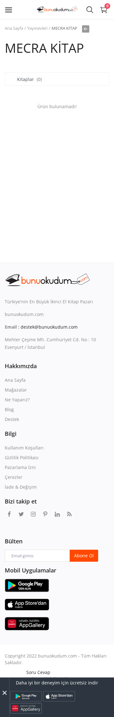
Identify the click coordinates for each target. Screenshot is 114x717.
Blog (9, 409)
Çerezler (13, 477)
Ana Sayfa (14, 28)
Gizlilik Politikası (22, 457)
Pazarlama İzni (20, 467)
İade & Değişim (21, 487)
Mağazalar (16, 390)
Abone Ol (84, 556)
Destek (12, 419)
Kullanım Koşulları (24, 448)
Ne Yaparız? (17, 400)
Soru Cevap (38, 672)
